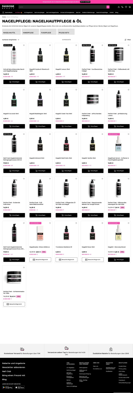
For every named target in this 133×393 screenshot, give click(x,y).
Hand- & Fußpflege (72, 386)
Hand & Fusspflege (102, 12)
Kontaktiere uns (97, 368)
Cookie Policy (122, 366)
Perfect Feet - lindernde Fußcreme (11, 203)
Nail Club (6, 371)
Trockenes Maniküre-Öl (64, 247)
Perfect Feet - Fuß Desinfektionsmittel (36, 203)
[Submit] (108, 7)
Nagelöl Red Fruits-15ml (64, 158)
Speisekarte (8, 12)
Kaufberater (109, 371)
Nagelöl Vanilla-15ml (89, 158)
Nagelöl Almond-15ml (37, 158)
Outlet (112, 12)
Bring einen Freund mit (13, 375)
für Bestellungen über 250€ (118, 353)
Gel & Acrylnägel (39, 12)
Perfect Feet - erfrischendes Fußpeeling (91, 114)
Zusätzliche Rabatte (100, 353)
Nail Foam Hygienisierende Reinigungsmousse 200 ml (12, 159)
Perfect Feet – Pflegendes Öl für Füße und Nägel (65, 203)
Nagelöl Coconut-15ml (11, 113)
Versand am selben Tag (57, 352)
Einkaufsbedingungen (125, 382)
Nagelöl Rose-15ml (88, 247)
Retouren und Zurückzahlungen (84, 377)
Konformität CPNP (124, 377)
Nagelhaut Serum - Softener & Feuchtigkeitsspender (118, 159)
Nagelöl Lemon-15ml (63, 69)
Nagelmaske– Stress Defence (40, 247)
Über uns (95, 366)
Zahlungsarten (83, 367)
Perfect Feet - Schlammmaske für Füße (13, 292)
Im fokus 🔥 (18, 12)
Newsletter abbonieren (13, 367)
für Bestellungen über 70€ (30, 353)
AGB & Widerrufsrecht (123, 374)
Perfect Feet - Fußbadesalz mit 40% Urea (118, 70)
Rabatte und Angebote (13, 363)
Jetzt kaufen (85, 1)
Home (4, 17)
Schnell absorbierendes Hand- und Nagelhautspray (13, 70)
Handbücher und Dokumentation (110, 368)
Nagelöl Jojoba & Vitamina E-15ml (39, 70)
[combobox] (64, 7)
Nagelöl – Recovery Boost (117, 247)
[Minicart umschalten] (130, 7)
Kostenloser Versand (12, 353)
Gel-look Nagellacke (52, 12)
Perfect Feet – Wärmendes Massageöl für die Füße (117, 203)
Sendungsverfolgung (85, 373)
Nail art (78, 12)
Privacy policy (122, 368)
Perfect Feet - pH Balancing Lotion (117, 114)
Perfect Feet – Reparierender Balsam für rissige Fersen (92, 203)
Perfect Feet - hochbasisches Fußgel (92, 70)
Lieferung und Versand (83, 371)
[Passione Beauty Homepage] (8, 7)
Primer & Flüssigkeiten (67, 12)
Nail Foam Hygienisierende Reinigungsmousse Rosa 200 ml (13, 248)
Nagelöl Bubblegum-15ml (38, 113)
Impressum (122, 380)
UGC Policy (122, 371)
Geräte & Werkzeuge (88, 12)
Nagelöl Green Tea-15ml (64, 113)
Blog (116, 12)
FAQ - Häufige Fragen (83, 381)
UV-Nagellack (28, 12)
